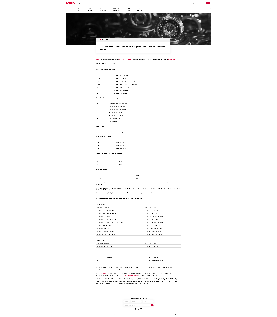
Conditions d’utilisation (161, 315)
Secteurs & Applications (116, 9)
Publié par (125, 315)
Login (209, 3)
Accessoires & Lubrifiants (132, 275)
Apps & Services (128, 9)
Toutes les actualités (102, 290)
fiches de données (104, 273)
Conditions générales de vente (175, 315)
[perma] (70, 3)
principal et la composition (150, 183)
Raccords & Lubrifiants (103, 9)
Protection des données (135, 315)
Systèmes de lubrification (91, 9)
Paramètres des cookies (148, 315)
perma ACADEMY (139, 9)
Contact (181, 3)
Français (202, 3)
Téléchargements (193, 3)
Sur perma (79, 9)
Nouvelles (186, 3)
